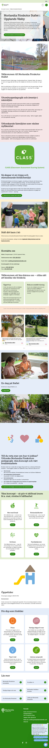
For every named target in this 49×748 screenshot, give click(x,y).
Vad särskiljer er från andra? (40, 740)
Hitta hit (25, 721)
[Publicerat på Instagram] (22, 343)
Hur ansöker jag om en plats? (40, 737)
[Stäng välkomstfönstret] (47, 724)
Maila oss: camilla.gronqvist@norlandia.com (35, 719)
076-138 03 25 (16, 257)
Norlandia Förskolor (5, 9)
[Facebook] (22, 742)
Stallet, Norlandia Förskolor (16, 9)
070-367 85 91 (10, 267)
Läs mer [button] (28, 341)
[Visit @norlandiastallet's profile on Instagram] (3, 343)
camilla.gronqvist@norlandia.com (17, 261)
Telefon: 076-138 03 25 (29, 717)
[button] (46, 1)
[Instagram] (26, 742)
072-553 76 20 (8, 269)
